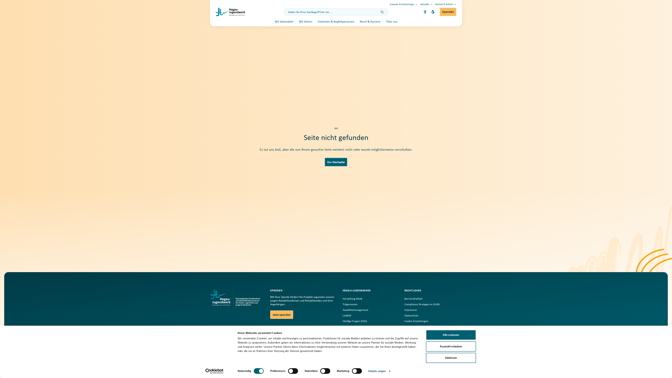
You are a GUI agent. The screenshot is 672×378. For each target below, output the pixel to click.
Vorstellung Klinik (352, 299)
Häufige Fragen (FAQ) (355, 321)
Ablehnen (451, 357)
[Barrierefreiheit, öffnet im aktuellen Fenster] (425, 11)
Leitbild (347, 315)
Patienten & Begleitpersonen (336, 21)
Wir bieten (305, 21)
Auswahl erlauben (451, 346)
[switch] (293, 371)
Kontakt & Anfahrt (444, 4)
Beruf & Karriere (370, 21)
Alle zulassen (451, 334)
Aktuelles (424, 4)
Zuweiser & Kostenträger (402, 4)
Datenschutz (411, 315)
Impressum (410, 310)
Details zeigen (377, 371)
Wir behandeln (284, 21)
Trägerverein (350, 304)
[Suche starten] (382, 12)
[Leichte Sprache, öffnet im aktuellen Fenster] (432, 11)
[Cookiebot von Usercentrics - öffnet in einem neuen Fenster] (214, 371)
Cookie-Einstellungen (416, 321)
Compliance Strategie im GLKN (421, 304)
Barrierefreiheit (413, 299)
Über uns (391, 21)
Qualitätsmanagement (355, 310)
